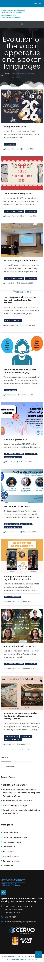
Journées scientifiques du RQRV (17, 800)
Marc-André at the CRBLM (16, 506)
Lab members (10, 144)
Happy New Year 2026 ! (15, 126)
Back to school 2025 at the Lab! (19, 646)
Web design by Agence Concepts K (22, 959)
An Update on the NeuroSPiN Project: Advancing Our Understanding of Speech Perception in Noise (21, 792)
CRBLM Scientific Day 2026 (15, 785)
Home (7, 74)
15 (28, 749)
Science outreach (12, 597)
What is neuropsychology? (15, 805)
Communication (11, 524)
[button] (22, 24)
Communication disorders (15, 837)
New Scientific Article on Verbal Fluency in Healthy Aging (19, 371)
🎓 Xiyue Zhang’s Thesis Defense (20, 260)
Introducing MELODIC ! (15, 439)
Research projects (13, 320)
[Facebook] (3, 892)
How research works (14, 211)
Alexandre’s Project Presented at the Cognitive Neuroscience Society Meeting (20, 716)
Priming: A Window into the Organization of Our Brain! (17, 578)
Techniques (8, 865)
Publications (10, 390)
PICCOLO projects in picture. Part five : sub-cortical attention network (20, 300)
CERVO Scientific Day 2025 (17, 193)
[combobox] (22, 767)
